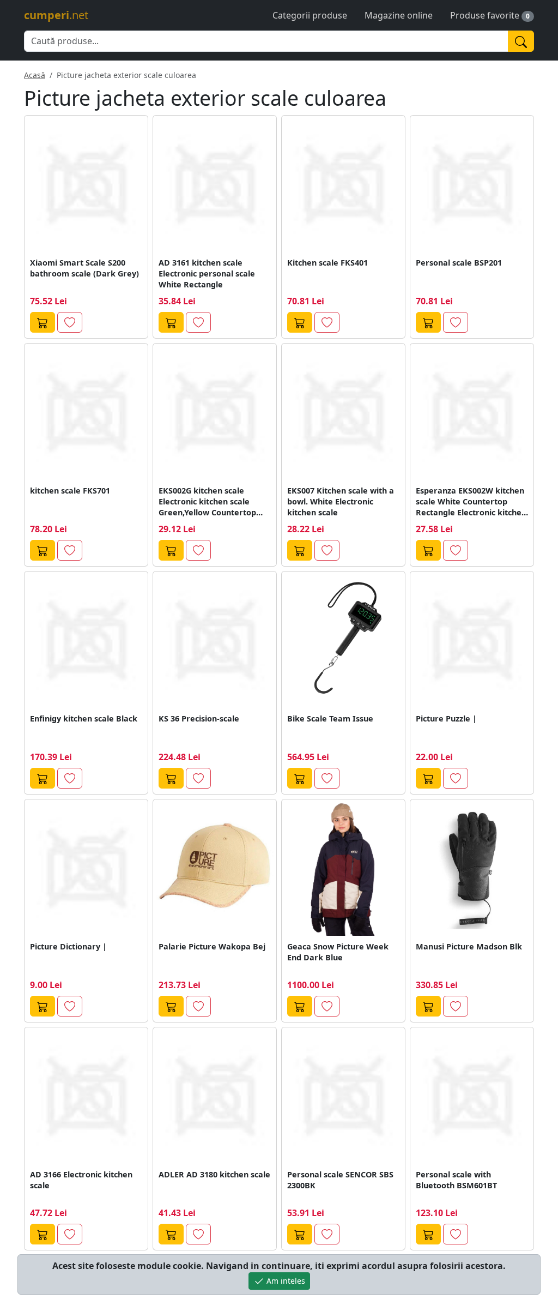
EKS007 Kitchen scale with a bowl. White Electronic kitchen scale (340, 501)
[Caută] (521, 41)
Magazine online (399, 15)
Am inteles (284, 1281)
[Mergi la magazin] (42, 322)
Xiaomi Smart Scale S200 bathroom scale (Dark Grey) (84, 268)
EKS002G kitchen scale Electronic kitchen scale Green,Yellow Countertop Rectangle (207, 501)
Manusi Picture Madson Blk (469, 946)
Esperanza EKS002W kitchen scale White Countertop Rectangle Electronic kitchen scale (471, 501)
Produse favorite (484, 15)
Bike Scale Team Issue (330, 718)
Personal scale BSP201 (459, 262)
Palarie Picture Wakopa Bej (212, 946)
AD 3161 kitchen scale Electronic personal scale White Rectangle (207, 273)
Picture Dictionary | (68, 946)
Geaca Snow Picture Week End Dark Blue (338, 952)
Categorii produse (309, 15)
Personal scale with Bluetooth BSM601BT (456, 1179)
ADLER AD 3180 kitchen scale (214, 1174)
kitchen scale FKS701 (70, 490)
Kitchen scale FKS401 (327, 262)
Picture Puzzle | (446, 718)
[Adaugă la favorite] (69, 322)
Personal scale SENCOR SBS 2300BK (340, 1179)
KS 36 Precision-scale (199, 718)
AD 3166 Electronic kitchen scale (81, 1179)
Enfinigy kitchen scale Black (83, 718)
